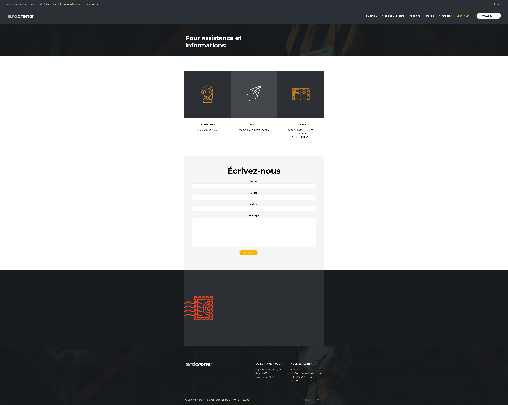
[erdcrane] (21, 16)
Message (254, 215)
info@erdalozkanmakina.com (82, 4)
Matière (254, 204)
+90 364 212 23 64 (304, 380)
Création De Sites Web (227, 400)
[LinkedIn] (498, 4)
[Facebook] (494, 4)
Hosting (245, 400)
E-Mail (254, 193)
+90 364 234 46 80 (52, 4)
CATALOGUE (487, 16)
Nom (254, 181)
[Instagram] (501, 4)
